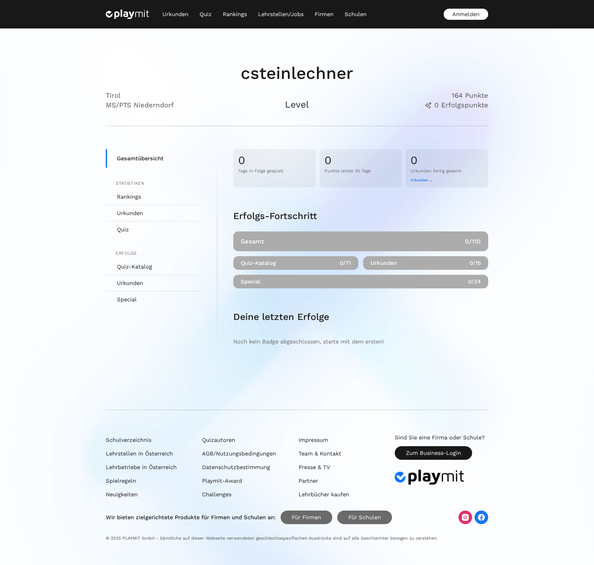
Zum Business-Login (433, 453)
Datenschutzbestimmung (236, 467)
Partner (308, 480)
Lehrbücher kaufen (324, 494)
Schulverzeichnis (128, 440)
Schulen (356, 14)
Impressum (313, 440)
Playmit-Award (222, 480)
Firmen (324, 14)
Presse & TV (314, 467)
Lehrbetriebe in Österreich (141, 467)
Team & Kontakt (320, 453)
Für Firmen (306, 517)
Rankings (235, 14)
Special (127, 299)
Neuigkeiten (122, 494)
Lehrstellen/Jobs (280, 14)
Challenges (216, 494)
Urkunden (175, 14)
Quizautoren (218, 440)
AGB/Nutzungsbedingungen (239, 453)
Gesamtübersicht (140, 158)
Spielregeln (121, 480)
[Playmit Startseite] (127, 14)
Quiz (206, 14)
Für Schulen (364, 517)
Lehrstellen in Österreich (139, 453)
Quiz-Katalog (134, 266)
